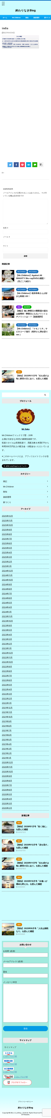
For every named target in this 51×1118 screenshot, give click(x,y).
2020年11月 (7, 767)
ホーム (5, 18)
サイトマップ (10, 1047)
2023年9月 (7, 625)
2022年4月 (7, 689)
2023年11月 (7, 616)
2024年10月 (7, 580)
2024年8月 (7, 589)
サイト (5, 246)
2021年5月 (7, 739)
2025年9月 (7, 529)
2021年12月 (7, 707)
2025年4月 (7, 552)
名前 (5, 228)
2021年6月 (7, 735)
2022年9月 (7, 666)
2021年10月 (7, 717)
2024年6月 (7, 598)
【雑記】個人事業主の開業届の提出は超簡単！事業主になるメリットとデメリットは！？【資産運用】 (32, 313)
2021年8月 (7, 726)
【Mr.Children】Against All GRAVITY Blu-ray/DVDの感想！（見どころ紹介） (31, 278)
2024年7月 (7, 593)
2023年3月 (7, 639)
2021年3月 (7, 748)
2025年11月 (7, 520)
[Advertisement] (25, 78)
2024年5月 (7, 602)
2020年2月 (7, 808)
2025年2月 (7, 561)
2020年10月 (7, 771)
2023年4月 (7, 634)
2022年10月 (7, 662)
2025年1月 (7, 566)
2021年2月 (7, 753)
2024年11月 (7, 575)
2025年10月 (7, 525)
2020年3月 (7, 803)
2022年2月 (7, 698)
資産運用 (36, 18)
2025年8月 (7, 534)
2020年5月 (7, 794)
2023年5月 (7, 630)
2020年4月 (7, 799)
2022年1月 (7, 703)
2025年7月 (7, 539)
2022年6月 (7, 680)
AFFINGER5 (25, 1115)
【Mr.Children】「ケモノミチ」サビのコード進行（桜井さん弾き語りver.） (32, 331)
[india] (28, 164)
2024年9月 (7, 584)
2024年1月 (7, 612)
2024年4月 (7, 607)
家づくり (47, 18)
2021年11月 (7, 712)
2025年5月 (7, 548)
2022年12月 (7, 653)
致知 (27, 18)
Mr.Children (16, 18)
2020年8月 (7, 780)
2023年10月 (7, 621)
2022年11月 (7, 657)
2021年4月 (7, 744)
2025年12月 (7, 516)
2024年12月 (7, 570)
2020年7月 (7, 785)
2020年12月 (7, 762)
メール (6, 237)
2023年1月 (7, 648)
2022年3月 (7, 694)
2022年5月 (7, 685)
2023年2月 (7, 644)
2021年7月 (7, 730)
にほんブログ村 (10, 1056)
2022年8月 (7, 671)
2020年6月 (7, 790)
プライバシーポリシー (25, 1101)
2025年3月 (7, 557)
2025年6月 (7, 543)
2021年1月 (6, 758)
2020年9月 (7, 776)
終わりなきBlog (25, 10)
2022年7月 (7, 675)
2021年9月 (7, 721)
